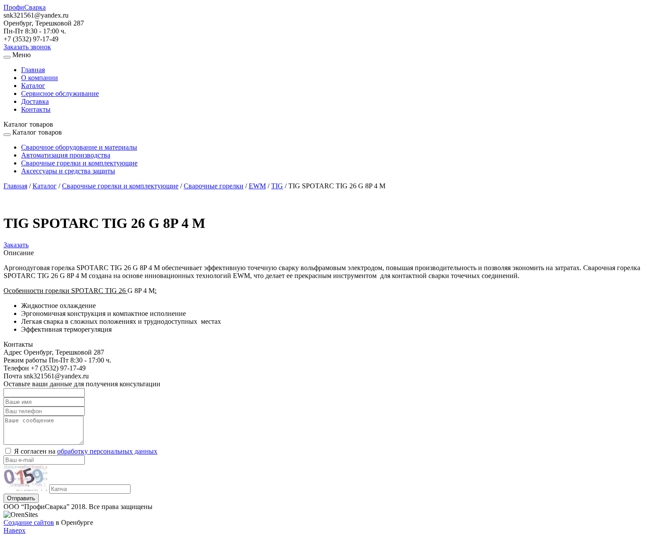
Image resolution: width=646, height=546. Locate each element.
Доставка (35, 101)
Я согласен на (85, 451)
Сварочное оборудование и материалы (79, 147)
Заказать (16, 245)
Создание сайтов (29, 522)
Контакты (36, 109)
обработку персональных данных (107, 451)
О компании (39, 77)
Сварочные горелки (213, 186)
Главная (33, 69)
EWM (257, 186)
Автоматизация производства (65, 155)
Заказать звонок (27, 47)
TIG (277, 186)
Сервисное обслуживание (60, 93)
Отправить (21, 498)
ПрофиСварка (25, 7)
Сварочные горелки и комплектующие (79, 163)
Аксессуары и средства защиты (68, 171)
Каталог (33, 85)
